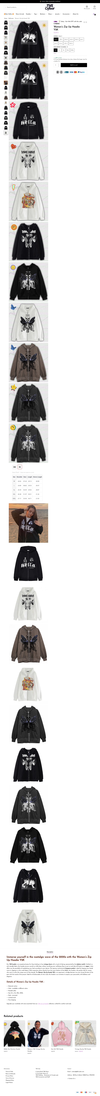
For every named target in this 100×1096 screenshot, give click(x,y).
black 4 (71, 43)
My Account (87, 8)
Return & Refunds (10, 1073)
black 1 (56, 39)
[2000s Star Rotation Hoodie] (14, 1033)
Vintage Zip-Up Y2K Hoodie (83, 1049)
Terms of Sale (9, 1071)
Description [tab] (50, 952)
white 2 (71, 39)
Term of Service (10, 1078)
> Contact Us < (72, 1078)
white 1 (61, 39)
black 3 (76, 39)
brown (60, 43)
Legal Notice (9, 1082)
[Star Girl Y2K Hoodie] (61, 1033)
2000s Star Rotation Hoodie (12, 1049)
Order (94, 8)
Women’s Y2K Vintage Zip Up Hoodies (36, 1050)
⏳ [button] (40, 1)
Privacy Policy (9, 1076)
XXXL (72, 50)
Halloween (11, 18)
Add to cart (74, 65)
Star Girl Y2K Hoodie (57, 1049)
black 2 (66, 39)
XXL (68, 50)
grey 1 (81, 39)
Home (5, 18)
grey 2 (55, 43)
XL (63, 50)
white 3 (66, 43)
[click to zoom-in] (28, 40)
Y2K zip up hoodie (43, 1003)
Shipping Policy (10, 1080)
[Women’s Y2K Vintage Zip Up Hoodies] (38, 1033)
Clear (55, 53)
